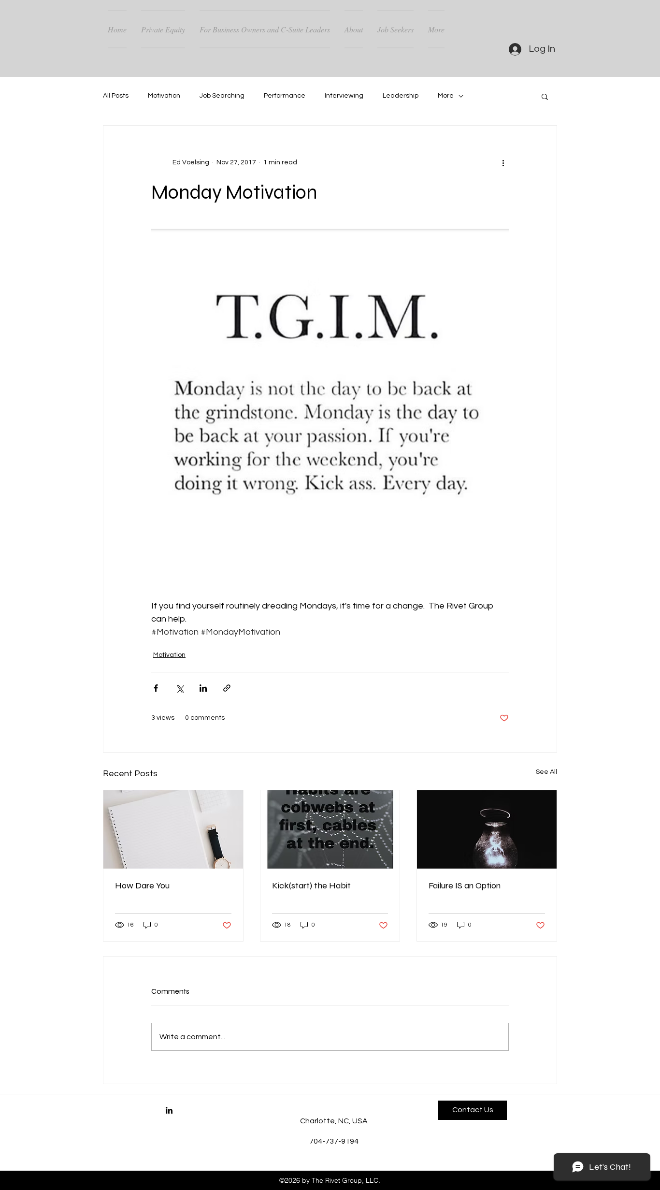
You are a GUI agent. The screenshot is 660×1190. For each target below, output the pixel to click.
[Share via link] (226, 688)
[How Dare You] (173, 829)
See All (546, 772)
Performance (284, 95)
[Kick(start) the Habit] (330, 829)
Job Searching (222, 95)
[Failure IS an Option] (487, 829)
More (446, 95)
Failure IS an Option (465, 885)
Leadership (400, 95)
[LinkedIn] (169, 1110)
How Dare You (142, 885)
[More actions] (503, 162)
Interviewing (344, 95)
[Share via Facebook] (155, 688)
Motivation (164, 95)
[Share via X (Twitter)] (179, 688)
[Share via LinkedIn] (203, 688)
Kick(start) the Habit (311, 885)
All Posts (116, 95)
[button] (544, 96)
